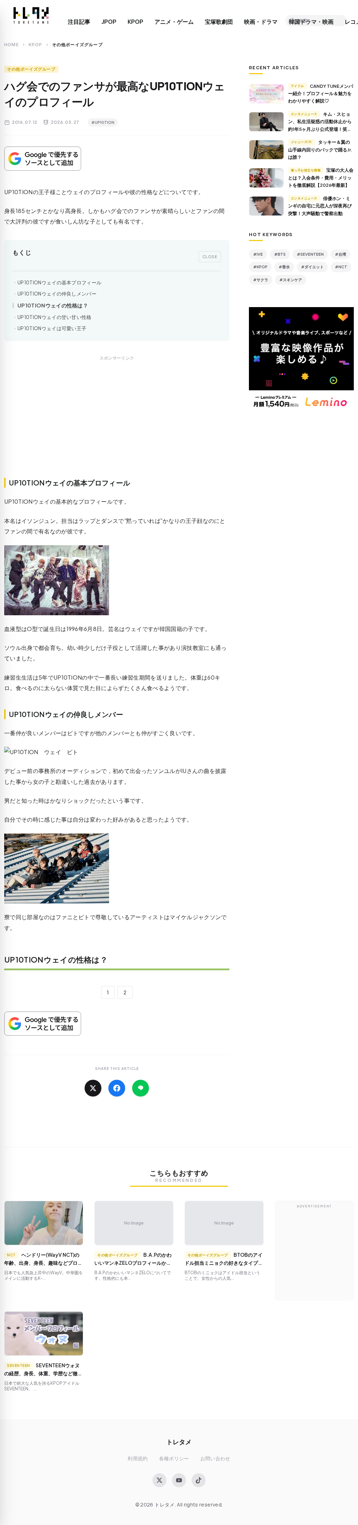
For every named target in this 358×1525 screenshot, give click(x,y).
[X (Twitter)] (159, 1480)
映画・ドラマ (261, 22)
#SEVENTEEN (310, 254)
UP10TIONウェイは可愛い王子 (51, 328)
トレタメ (179, 1442)
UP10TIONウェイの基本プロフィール (59, 282)
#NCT (341, 266)
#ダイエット (312, 266)
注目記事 (79, 22)
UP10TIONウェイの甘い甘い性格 (54, 317)
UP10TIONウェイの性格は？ (52, 305)
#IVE (258, 254)
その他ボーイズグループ (31, 69)
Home (11, 44)
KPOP (135, 22)
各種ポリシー (174, 1458)
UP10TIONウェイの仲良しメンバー (56, 294)
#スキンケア (290, 279)
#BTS (280, 254)
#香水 (284, 266)
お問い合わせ (215, 1458)
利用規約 (138, 1458)
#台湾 (340, 254)
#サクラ (260, 279)
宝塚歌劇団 (219, 22)
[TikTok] (199, 1480)
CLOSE (209, 256)
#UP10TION (102, 122)
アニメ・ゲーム (174, 22)
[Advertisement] (116, 424)
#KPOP (260, 266)
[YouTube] (179, 1480)
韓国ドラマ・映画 (311, 22)
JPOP (108, 22)
